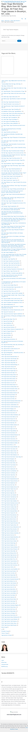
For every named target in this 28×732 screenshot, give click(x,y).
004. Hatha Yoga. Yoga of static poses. (9, 96)
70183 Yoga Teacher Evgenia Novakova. (9, 522)
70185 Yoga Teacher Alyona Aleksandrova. (10, 527)
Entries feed (3, 662)
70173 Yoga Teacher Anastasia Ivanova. (9, 502)
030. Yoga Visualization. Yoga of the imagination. (11, 163)
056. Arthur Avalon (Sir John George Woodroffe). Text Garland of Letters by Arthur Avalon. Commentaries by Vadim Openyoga (12, 241)
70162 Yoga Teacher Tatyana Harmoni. (9, 480)
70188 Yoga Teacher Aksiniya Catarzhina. (10, 532)
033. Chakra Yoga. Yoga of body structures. (10, 170)
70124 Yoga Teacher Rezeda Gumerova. (9, 402)
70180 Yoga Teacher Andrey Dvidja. (8, 516)
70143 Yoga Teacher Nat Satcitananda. (9, 440)
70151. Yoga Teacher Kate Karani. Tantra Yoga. (11, 456)
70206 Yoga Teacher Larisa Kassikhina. (9, 569)
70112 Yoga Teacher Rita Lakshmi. (8, 378)
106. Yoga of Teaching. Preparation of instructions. (12, 269)
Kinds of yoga (4, 627)
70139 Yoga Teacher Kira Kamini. (8, 432)
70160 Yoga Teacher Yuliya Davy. (8, 474)
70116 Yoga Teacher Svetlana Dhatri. (9, 386)
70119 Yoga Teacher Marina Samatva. (9, 392)
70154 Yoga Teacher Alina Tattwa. (8, 462)
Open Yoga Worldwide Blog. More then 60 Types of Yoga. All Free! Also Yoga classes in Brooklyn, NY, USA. (14, 9)
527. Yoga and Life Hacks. (6, 350)
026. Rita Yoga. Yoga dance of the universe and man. (12, 152)
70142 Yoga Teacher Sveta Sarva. (8, 438)
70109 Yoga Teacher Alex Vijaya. (8, 372)
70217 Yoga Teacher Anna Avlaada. (8, 591)
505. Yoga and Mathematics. (7, 304)
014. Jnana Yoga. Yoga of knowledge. (9, 119)
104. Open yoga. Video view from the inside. (10, 265)
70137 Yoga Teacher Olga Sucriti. (8, 428)
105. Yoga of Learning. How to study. (9, 267)
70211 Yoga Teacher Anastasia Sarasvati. (10, 579)
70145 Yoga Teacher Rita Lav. (7, 444)
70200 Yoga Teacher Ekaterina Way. (9, 557)
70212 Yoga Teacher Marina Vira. (8, 581)
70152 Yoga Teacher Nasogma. (7, 458)
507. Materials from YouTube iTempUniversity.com (11, 309)
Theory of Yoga (4, 633)
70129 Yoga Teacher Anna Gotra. (8, 412)
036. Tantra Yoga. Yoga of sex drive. (9, 178)
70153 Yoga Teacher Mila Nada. (8, 460)
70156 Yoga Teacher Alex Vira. (7, 466)
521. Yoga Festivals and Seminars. (8, 339)
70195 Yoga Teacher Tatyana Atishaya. (9, 547)
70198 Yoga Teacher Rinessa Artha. (8, 553)
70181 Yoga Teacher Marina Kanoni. (8, 518)
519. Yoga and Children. (6, 335)
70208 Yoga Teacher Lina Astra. (8, 573)
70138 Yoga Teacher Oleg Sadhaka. (8, 430)
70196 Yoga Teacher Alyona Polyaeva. (9, 549)
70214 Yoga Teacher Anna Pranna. (8, 585)
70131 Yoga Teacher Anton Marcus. (8, 416)
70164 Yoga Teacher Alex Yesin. (8, 484)
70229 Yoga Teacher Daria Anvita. (8, 615)
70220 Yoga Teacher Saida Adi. (8, 597)
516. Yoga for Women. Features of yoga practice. (11, 329)
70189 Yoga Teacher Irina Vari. (7, 535)
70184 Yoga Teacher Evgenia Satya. (9, 524)
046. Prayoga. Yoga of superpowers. (9, 206)
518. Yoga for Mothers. (6, 333)
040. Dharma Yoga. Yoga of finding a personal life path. (13, 188)
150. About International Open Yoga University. (11, 287)
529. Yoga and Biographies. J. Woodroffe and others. (12, 352)
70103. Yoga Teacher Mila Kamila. (8, 360)
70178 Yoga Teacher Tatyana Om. (8, 512)
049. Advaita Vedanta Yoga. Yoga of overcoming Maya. (13, 216)
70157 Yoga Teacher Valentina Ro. (8, 468)
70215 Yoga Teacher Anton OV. (7, 587)
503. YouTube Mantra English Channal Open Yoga (11, 300)
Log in (2, 660)
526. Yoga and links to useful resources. (9, 348)
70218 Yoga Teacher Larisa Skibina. (8, 593)
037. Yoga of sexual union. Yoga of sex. (9, 180)
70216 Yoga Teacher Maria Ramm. (8, 589)
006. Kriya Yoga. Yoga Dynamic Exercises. (10, 102)
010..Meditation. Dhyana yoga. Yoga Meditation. (11, 111)
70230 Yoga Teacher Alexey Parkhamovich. (10, 617)
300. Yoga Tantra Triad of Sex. (7, 289)
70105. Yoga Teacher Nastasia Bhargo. (9, 364)
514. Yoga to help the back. (7, 325)
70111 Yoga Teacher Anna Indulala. (8, 376)
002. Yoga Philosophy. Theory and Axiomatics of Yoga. (12, 91)
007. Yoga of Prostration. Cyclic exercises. (10, 104)
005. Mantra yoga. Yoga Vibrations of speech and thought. (13, 98)
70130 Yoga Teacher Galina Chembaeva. (10, 414)
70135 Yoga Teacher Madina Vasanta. (9, 424)
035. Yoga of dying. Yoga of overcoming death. (11, 176)
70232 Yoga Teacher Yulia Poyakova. (9, 621)
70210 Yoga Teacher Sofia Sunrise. (8, 577)
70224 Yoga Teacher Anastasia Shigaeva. (10, 605)
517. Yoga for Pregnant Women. (7, 331)
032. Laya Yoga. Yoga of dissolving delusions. (11, 168)
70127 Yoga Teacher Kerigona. (7, 408)
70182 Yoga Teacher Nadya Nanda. (8, 521)
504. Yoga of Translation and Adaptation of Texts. (11, 302)
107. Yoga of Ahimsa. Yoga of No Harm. (9, 271)
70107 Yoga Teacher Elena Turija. (8, 368)
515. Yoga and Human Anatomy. (8, 327)
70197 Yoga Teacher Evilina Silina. (8, 551)
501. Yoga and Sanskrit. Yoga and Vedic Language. (12, 293)
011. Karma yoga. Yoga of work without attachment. (12, 113)
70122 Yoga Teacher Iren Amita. (8, 398)
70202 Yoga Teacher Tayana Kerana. (9, 561)
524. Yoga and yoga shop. (6, 346)
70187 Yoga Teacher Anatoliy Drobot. (9, 530)
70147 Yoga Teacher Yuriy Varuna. (8, 448)
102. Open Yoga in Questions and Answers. (10, 261)
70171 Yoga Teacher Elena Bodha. (8, 498)
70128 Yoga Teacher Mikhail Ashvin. (8, 410)
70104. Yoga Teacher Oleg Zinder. (8, 362)
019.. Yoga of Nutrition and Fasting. (8, 132)
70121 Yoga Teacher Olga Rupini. (8, 396)
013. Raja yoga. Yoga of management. (9, 117)
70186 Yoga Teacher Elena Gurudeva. (9, 529)
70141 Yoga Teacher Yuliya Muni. (8, 436)
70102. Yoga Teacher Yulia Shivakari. (9, 358)
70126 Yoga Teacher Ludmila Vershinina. (9, 406)
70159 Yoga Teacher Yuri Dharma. (8, 472)
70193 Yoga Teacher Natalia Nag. (8, 543)
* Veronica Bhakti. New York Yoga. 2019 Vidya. (11, 83)
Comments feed (4, 664)
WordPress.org (4, 666)
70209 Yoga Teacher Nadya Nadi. (8, 575)
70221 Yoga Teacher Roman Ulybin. (8, 599)
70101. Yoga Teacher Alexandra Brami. (9, 356)
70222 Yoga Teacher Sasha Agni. (8, 601)
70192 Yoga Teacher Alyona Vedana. (9, 541)
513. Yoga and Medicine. (6, 323)
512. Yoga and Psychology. (7, 321)
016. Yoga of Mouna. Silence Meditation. (9, 123)
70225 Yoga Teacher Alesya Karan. (8, 607)
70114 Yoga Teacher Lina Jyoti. (7, 382)
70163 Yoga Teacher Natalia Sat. (8, 482)
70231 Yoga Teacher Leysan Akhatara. (9, 619)
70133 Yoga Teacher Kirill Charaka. (8, 420)
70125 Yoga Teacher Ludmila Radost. (9, 404)
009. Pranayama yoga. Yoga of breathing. (10, 109)
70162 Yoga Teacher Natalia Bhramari (9, 478)
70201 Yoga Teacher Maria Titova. (8, 559)
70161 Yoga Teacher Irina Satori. (8, 476)
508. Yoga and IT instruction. (7, 311)
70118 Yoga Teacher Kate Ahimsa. (8, 390)
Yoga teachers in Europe (6, 635)
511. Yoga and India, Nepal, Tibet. (8, 319)
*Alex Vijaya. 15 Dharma (6, 86)
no (1, 629)
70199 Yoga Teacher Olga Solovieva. (9, 555)
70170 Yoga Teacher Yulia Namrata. (8, 496)
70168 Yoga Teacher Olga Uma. (8, 492)
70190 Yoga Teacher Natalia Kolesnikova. (10, 537)
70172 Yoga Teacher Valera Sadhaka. (9, 500)
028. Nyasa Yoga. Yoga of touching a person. (10, 158)
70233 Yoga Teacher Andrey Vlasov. (9, 623)
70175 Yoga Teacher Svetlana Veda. (9, 506)
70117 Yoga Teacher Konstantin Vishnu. (9, 388)
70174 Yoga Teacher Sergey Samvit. (9, 504)
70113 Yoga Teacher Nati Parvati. (8, 380)
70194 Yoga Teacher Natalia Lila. (8, 545)
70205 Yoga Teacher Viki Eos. (7, 567)
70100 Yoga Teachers (6, 354)
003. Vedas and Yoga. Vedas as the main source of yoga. (13, 93)
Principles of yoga (5, 631)
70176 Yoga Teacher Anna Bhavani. (8, 508)
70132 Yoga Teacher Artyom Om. (8, 418)
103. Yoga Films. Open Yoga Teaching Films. (10, 263)
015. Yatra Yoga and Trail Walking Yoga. (9, 121)
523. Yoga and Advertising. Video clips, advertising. (12, 344)
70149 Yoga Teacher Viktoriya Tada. (9, 452)
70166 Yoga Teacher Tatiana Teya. (8, 488)
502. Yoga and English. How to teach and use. (11, 298)
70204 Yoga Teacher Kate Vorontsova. (9, 565)
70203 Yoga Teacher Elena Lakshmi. (9, 563)
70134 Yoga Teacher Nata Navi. (8, 422)
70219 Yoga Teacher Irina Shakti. (8, 595)
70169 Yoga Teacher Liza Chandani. (9, 494)
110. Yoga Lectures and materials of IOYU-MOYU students (13, 278)
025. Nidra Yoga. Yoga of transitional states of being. (12, 150)
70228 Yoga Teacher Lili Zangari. (8, 613)
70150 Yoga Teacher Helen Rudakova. (9, 454)
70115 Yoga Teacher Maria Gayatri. (8, 384)
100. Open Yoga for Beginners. (7, 252)
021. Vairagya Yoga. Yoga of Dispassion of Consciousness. (13, 137)
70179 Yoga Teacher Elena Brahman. (9, 514)
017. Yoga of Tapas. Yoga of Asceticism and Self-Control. (13, 125)
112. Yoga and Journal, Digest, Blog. (8, 285)
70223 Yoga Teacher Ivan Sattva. (8, 603)
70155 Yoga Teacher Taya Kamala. (8, 464)
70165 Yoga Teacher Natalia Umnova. (9, 486)
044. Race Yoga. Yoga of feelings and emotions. (11, 200)
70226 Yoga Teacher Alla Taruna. (8, 609)
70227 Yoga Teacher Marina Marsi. (8, 611)
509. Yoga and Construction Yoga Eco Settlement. (11, 313)
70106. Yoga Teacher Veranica (7, 366)
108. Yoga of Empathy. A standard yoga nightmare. (12, 273)
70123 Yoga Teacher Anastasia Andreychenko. (11, 400)
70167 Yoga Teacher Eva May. (7, 490)
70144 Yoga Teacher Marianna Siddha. (9, 442)
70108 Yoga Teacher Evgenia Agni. (8, 370)
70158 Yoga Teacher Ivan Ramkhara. (9, 470)
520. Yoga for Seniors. (6, 337)
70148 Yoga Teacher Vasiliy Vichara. (9, 450)
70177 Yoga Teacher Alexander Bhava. (9, 510)
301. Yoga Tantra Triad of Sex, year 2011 (9, 291)
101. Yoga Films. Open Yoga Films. (8, 259)
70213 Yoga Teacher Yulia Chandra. (8, 583)
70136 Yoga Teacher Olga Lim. (7, 426)
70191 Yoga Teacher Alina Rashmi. (8, 538)
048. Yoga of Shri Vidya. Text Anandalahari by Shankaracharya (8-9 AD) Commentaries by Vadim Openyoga (12, 213)
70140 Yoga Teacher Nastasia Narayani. (9, 434)
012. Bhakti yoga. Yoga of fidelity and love (10, 115)
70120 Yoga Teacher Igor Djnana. (8, 394)
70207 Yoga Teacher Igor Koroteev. (8, 571)
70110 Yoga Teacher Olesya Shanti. (8, 374)
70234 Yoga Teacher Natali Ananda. (9, 625)
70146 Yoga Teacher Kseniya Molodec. (9, 446)
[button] (22, 19)
